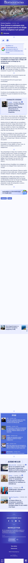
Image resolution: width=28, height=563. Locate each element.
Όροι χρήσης (14, 546)
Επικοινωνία (14, 548)
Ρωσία (9, 198)
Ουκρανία (3, 198)
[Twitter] (12, 521)
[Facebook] (8, 521)
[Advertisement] (14, 263)
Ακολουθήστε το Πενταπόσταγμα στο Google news (11, 192)
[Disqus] (14, 353)
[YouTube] (16, 521)
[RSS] (19, 521)
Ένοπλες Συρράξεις (6, 23)
